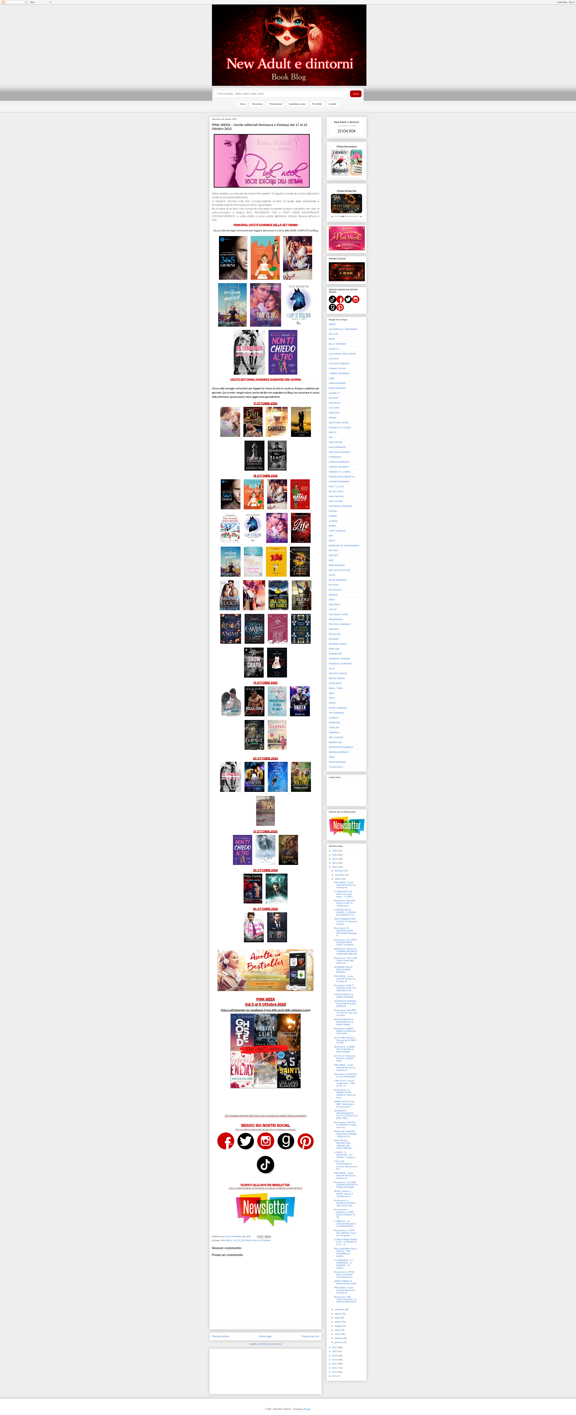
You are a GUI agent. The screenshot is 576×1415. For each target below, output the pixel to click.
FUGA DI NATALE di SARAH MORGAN (343, 995)
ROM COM (334, 649)
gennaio (339, 1342)
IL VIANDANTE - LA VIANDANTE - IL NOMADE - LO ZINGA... (343, 1264)
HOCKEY (333, 511)
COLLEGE (334, 358)
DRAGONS (334, 413)
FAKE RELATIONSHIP (339, 452)
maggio (338, 1326)
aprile (337, 1330)
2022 (335, 867)
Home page (265, 1336)
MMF (331, 560)
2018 (335, 1359)
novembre (340, 875)
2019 (335, 1355)
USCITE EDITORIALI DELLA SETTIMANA (251, 1240)
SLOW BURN (335, 683)
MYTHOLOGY (335, 590)
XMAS (332, 757)
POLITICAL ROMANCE (340, 624)
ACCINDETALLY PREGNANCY (343, 329)
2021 (335, 1347)
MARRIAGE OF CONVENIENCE (344, 545)
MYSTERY (334, 585)
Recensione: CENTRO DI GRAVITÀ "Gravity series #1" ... (345, 1125)
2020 (335, 1351)
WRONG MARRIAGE (339, 752)
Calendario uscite (297, 104)
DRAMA (332, 417)
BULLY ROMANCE (337, 344)
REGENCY (334, 629)
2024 (335, 859)
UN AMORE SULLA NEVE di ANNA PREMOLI (343, 969)
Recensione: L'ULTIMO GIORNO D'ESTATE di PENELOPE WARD (345, 1185)
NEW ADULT (335, 604)
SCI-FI (332, 668)
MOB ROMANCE (337, 565)
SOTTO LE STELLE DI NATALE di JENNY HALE (345, 1058)
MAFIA (332, 540)
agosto (338, 1313)
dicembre (339, 870)
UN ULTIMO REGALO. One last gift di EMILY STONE (345, 1040)
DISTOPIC (334, 398)
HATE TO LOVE (336, 486)
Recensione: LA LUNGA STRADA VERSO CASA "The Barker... (345, 942)
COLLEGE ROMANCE (339, 363)
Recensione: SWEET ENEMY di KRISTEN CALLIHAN (345, 1031)
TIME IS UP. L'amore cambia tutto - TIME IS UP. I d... (344, 1083)
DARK (331, 378)
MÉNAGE (333, 595)
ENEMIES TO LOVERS (340, 427)
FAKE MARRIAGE (337, 447)
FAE (331, 437)
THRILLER (334, 727)
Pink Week (317, 104)
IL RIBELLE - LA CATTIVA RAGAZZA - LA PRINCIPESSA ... (345, 1224)
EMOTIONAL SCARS (339, 422)
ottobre (338, 879)
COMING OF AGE (337, 368)
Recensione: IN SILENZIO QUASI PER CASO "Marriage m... (345, 932)
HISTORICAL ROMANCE (340, 506)
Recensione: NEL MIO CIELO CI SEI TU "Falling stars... (344, 903)
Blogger (307, 1409)
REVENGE (334, 639)
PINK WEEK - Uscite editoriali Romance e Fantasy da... (345, 885)
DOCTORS (334, 408)
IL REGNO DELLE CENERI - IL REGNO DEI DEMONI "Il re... (345, 912)
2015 (335, 1372)
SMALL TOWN (336, 688)
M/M (331, 536)
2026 (335, 850)
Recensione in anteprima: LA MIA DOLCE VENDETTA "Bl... (344, 1213)
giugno (338, 1322)
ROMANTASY (335, 654)
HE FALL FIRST (336, 491)
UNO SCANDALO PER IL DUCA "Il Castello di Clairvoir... (345, 921)
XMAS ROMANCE (337, 762)
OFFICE (333, 609)
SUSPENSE (334, 722)
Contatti (332, 104)
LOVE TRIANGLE (337, 531)
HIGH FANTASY (336, 496)
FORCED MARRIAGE (339, 462)
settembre (340, 1309)
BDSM (332, 339)
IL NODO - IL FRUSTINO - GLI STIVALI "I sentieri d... (345, 1155)
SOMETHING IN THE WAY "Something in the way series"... (344, 1104)
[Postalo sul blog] (261, 1236)
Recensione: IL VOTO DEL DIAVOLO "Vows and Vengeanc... (345, 1233)
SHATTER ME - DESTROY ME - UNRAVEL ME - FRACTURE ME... (343, 1144)
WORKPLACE (335, 742)
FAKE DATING (335, 442)
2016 (335, 1368)
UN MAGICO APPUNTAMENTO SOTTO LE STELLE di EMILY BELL (345, 1114)
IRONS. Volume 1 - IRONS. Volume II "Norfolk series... (343, 1194)
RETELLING (334, 634)
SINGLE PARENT (337, 678)
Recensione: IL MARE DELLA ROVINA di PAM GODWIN (344, 1049)
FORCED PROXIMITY (339, 467)
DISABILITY (334, 393)
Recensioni (257, 104)
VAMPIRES (334, 732)
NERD (332, 599)
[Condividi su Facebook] (266, 1236)
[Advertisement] (265, 1371)
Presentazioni (275, 104)
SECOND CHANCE (338, 673)
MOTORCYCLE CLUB (339, 570)
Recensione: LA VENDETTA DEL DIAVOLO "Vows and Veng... (345, 1094)
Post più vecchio (310, 1336)
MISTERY (333, 555)
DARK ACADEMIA (337, 383)
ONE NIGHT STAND (338, 614)
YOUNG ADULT (336, 767)
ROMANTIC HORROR (339, 658)
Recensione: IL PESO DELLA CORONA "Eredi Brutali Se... (344, 1274)
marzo (338, 1334)
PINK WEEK (226, 1240)
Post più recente (220, 1336)
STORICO (333, 718)
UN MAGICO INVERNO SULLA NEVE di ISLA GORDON (345, 1003)
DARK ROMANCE (337, 388)
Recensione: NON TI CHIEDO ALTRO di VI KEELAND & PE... (345, 988)
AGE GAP (333, 334)
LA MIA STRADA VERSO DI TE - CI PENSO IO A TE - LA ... (345, 1242)
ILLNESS (333, 521)
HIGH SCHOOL (336, 501)
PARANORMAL (336, 619)
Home (243, 104)
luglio (337, 1317)
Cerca (356, 94)
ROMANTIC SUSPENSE (340, 663)
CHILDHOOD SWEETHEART (342, 354)
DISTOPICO (334, 403)
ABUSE (332, 324)
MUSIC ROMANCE (338, 580)
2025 (335, 855)
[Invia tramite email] (258, 1236)
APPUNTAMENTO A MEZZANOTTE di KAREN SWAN (343, 1022)
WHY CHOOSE (336, 737)
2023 (335, 863)
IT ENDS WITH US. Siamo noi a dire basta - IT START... (344, 894)
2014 (335, 1376)
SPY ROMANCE (336, 713)
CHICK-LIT (334, 349)
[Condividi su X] (264, 1236)
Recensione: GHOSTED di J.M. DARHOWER (345, 1075)
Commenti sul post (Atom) (270, 1344)
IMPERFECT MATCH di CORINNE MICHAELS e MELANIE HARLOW (345, 951)
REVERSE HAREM (338, 644)
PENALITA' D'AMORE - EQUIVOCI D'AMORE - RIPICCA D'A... (345, 1134)
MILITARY (333, 550)
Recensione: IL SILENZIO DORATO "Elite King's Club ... (344, 1203)
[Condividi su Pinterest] (269, 1236)
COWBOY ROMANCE (339, 373)
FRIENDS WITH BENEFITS (342, 477)
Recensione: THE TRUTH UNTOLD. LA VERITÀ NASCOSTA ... (345, 1301)
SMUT (332, 693)
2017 (335, 1364)
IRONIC (332, 526)
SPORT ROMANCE (338, 708)
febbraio (339, 1338)
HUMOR (333, 516)
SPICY (332, 698)
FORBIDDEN (335, 457)
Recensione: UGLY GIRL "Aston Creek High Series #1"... (345, 960)
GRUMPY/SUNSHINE (339, 481)
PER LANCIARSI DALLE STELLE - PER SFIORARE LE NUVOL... (345, 1252)
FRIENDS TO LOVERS (340, 472)
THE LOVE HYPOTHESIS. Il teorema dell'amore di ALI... (345, 1165)
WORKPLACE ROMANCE (341, 747)
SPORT (332, 703)
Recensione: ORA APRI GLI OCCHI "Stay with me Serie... (345, 1013)
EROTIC (333, 432)
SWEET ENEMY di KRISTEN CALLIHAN (345, 1282)
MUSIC (332, 575)
